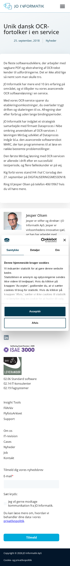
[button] (62, 6)
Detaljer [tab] (35, 250)
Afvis (35, 322)
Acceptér (35, 311)
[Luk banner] (64, 240)
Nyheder (51, 40)
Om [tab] (57, 250)
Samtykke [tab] (12, 250)
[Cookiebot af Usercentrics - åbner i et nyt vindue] (42, 240)
